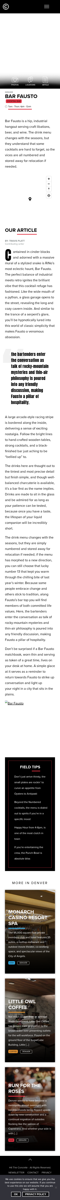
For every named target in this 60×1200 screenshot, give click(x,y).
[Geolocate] (48, 195)
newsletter (16, 1172)
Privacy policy (35, 1194)
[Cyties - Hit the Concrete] (5, 9)
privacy (47, 1172)
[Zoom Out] (48, 183)
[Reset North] (48, 188)
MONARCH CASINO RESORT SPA (27, 917)
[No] (56, 1187)
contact (33, 1172)
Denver (23, 962)
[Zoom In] (48, 178)
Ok (16, 1194)
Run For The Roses (24, 1088)
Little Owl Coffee (22, 1004)
